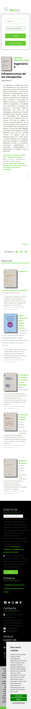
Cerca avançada (15, 43)
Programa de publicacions (14, 585)
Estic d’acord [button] (18, 696)
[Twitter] (21, 252)
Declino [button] (18, 699)
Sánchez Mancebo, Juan (21, 59)
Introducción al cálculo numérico (23, 417)
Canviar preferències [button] (18, 703)
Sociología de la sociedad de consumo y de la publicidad (24, 380)
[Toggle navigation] (6, 9)
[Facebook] (17, 252)
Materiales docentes (14, 157)
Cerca (15, 36)
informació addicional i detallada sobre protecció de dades (13, 549)
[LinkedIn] (26, 252)
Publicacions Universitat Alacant (14, 155)
